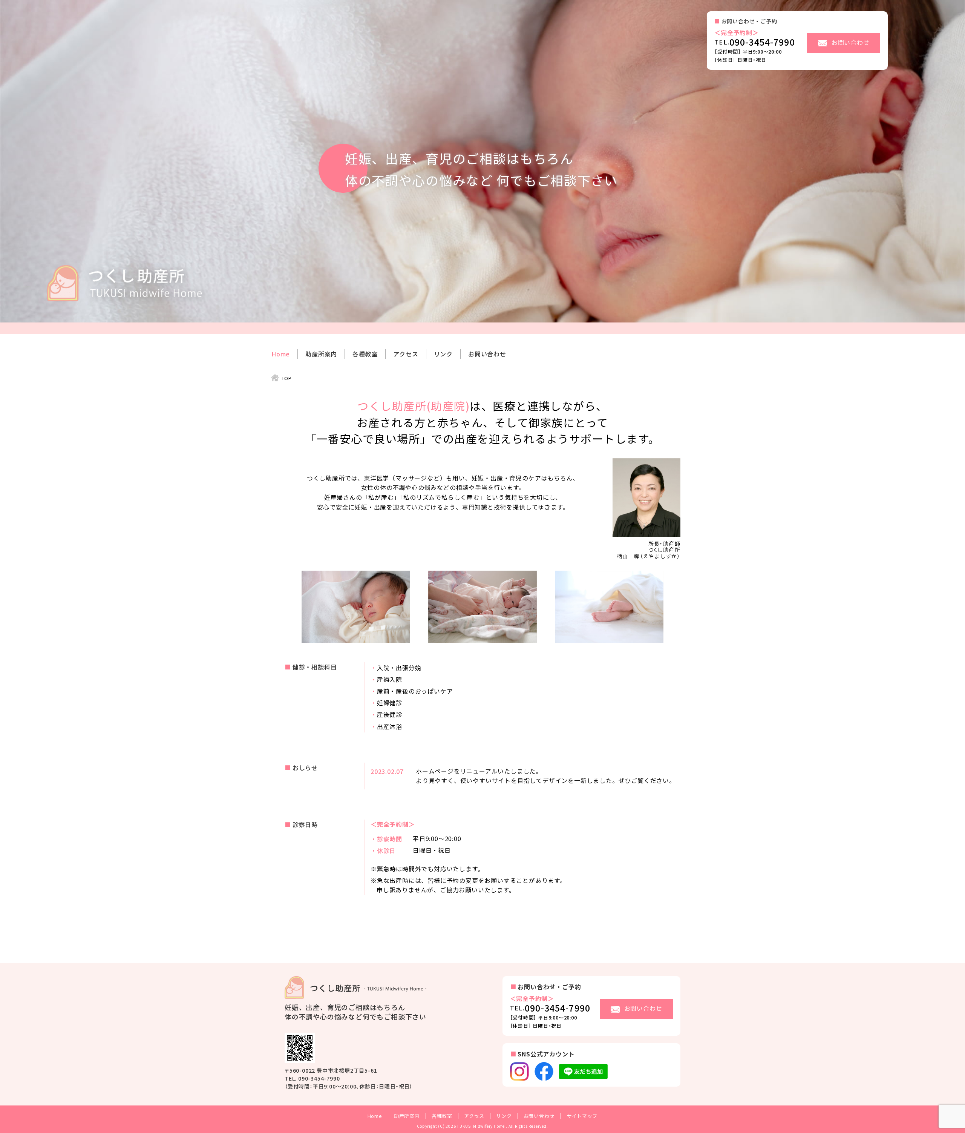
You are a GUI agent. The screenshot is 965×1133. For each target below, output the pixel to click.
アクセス (405, 353)
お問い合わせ (487, 353)
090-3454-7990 (762, 42)
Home (280, 353)
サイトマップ (582, 1116)
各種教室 (365, 353)
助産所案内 (321, 353)
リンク (443, 353)
